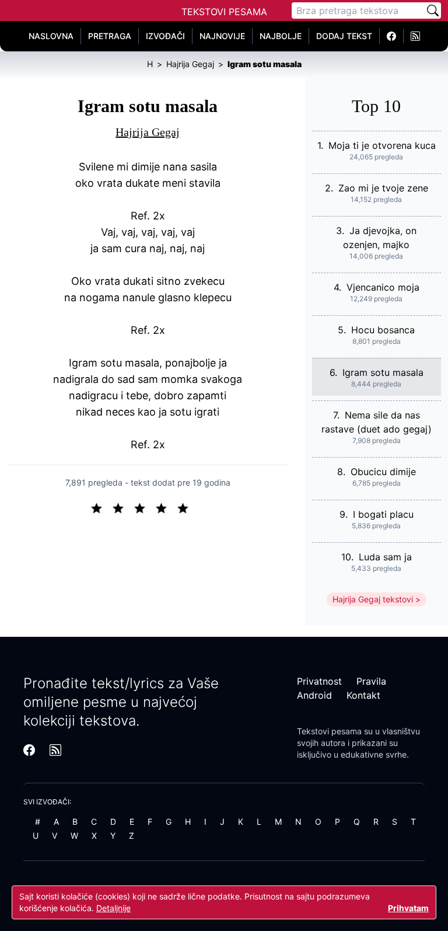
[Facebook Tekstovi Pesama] (392, 36)
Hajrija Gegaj (148, 131)
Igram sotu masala (383, 372)
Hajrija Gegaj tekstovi (372, 599)
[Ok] (144, 507)
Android (314, 695)
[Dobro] (166, 507)
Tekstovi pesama (329, 731)
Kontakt (363, 695)
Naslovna (51, 36)
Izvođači (165, 36)
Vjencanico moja (382, 287)
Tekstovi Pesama (224, 12)
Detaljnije (113, 908)
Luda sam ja (385, 557)
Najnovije (222, 36)
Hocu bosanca (383, 330)
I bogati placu (383, 514)
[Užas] (101, 507)
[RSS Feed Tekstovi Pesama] (415, 36)
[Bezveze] (123, 507)
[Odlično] (186, 507)
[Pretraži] (433, 10)
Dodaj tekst (344, 36)
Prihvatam (408, 908)
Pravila (371, 681)
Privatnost (319, 681)
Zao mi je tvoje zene (383, 188)
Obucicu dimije (383, 471)
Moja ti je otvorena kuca (382, 145)
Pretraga (109, 36)
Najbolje (281, 36)
